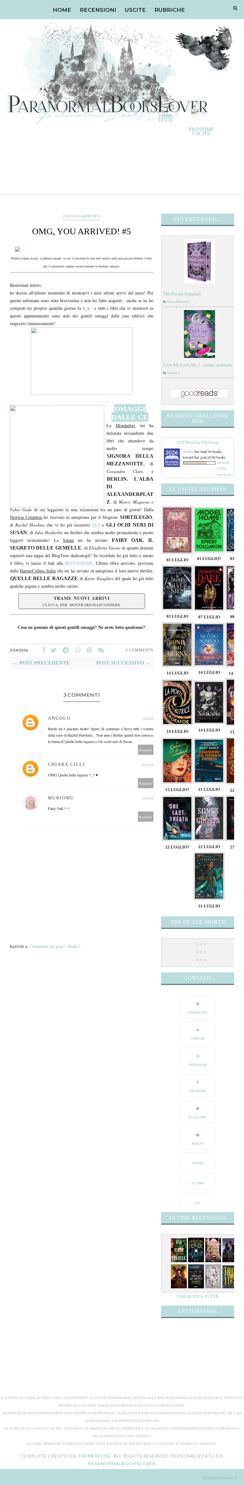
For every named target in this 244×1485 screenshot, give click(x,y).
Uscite (135, 10)
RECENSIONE (79, 563)
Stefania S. (174, 372)
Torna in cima (217, 1477)
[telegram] (66, 650)
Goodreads (197, 1012)
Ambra (188, 451)
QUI (96, 525)
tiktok (197, 1163)
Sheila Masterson (178, 301)
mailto (198, 1143)
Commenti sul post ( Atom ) (55, 946)
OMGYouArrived (81, 216)
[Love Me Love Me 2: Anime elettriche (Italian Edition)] (199, 356)
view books (224, 474)
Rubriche (169, 10)
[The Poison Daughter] (199, 282)
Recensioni (98, 10)
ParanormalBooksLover (121, 1463)
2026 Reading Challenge (197, 442)
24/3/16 (147, 718)
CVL (197, 1203)
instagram (198, 1064)
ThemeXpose (94, 1456)
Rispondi (145, 750)
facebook (197, 1090)
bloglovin (198, 1117)
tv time (197, 1183)
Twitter (198, 1038)
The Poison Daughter (182, 294)
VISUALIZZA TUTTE (197, 1296)
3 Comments (139, 650)
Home (62, 10)
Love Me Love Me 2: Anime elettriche (198, 365)
